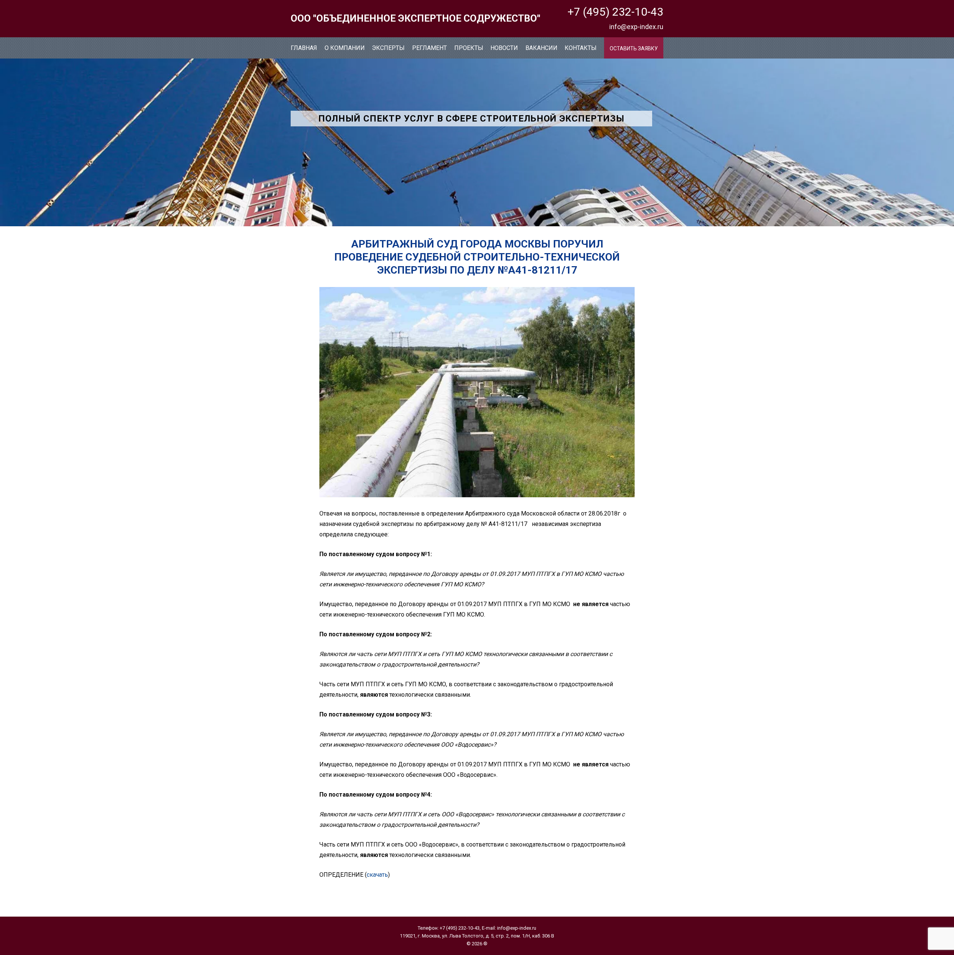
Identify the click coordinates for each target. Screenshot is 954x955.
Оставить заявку (634, 48)
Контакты (581, 47)
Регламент (429, 47)
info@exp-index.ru (636, 27)
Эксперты (388, 47)
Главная (304, 47)
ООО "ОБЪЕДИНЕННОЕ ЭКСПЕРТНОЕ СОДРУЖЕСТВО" (415, 18)
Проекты (468, 47)
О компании (345, 47)
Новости (504, 47)
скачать (377, 874)
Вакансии (541, 47)
